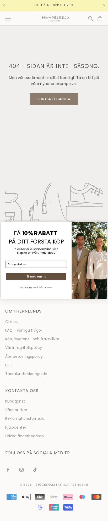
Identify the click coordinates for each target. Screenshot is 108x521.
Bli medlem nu (36, 276)
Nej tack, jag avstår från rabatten (36, 286)
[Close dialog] (103, 225)
